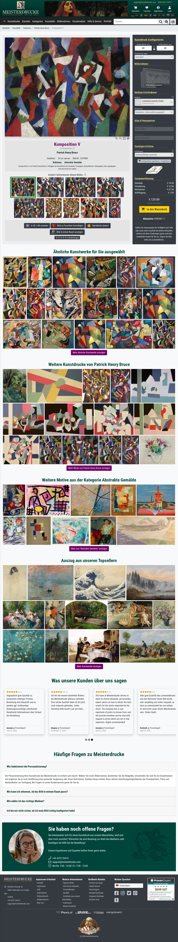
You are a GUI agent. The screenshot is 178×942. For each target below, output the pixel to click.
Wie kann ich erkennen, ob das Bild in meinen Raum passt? (37, 791)
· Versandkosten (68, 889)
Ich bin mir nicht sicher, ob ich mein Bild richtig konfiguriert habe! (41, 810)
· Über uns (40, 903)
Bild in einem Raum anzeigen (69, 232)
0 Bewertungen (73, 238)
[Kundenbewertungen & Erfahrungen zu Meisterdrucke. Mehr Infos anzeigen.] (161, 889)
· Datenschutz (41, 893)
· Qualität (65, 893)
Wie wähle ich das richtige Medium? (25, 801)
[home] (4, 21)
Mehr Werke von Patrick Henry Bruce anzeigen (89, 468)
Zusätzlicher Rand (141, 54)
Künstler (26, 21)
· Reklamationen (42, 899)
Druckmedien (78, 21)
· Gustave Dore (93, 899)
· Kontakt (39, 883)
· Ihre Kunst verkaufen (70, 886)
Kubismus (27, 28)
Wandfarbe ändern (100, 225)
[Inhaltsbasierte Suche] (167, 21)
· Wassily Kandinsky (95, 893)
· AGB (38, 889)
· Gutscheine (67, 903)
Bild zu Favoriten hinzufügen (69, 225)
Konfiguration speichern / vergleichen (155, 161)
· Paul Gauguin (93, 889)
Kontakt (107, 21)
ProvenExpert (20, 728)
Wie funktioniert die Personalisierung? (27, 766)
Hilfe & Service (94, 21)
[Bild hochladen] (173, 21)
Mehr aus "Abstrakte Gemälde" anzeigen (89, 548)
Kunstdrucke (14, 21)
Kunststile (50, 21)
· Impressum (41, 886)
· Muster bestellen (69, 906)
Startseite (6, 28)
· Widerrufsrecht (42, 896)
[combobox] (154, 57)
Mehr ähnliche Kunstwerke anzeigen (89, 352)
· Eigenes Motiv (68, 883)
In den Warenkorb (156, 209)
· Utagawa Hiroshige (96, 896)
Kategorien (37, 21)
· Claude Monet (94, 886)
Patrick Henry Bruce (41, 28)
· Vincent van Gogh (95, 883)
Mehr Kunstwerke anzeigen (89, 666)
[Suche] (161, 21)
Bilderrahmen (63, 21)
